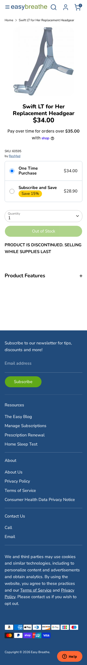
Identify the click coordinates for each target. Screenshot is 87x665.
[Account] (65, 6)
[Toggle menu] (5, 7)
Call (8, 527)
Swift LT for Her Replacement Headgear (46, 20)
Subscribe (23, 381)
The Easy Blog (18, 416)
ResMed (14, 156)
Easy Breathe (40, 652)
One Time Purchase (28, 171)
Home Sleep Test (21, 444)
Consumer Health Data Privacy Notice (40, 499)
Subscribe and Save (38, 187)
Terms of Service (20, 490)
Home (9, 20)
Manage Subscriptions (25, 425)
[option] (43, 61)
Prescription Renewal (25, 435)
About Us (14, 472)
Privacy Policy (17, 481)
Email (10, 536)
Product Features (25, 275)
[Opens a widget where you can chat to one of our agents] (69, 657)
